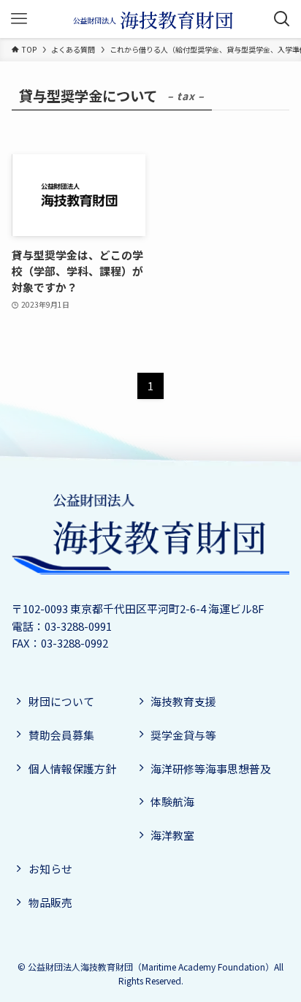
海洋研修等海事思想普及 (210, 768)
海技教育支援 (183, 701)
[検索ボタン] (282, 19)
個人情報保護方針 (72, 768)
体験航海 (172, 801)
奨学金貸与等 (183, 735)
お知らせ (50, 868)
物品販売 (50, 902)
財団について (61, 701)
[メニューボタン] (19, 19)
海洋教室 (172, 835)
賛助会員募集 (61, 735)
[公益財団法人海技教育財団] (150, 19)
